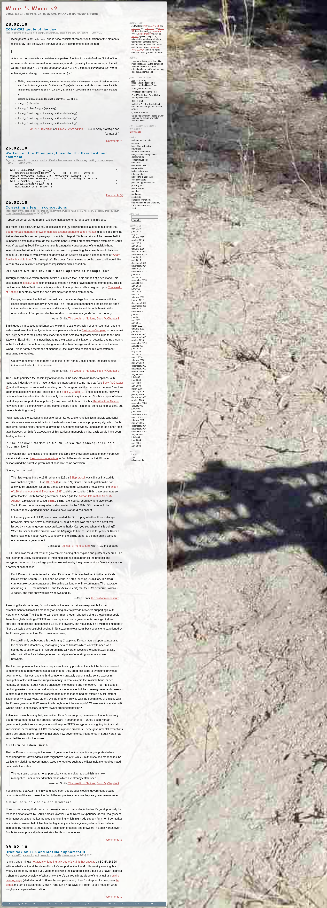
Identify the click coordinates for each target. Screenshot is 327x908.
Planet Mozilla (137, 188)
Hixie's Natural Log (139, 171)
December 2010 (138, 334)
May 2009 (136, 383)
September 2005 (139, 414)
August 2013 (137, 283)
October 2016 (137, 240)
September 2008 (139, 403)
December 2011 (138, 303)
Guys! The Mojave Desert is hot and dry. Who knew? (145, 96)
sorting (85, 32)
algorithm (16, 32)
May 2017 (136, 234)
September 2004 (139, 432)
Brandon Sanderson (140, 152)
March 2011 (136, 326)
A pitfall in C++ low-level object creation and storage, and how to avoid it (146, 106)
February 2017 (137, 237)
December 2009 (138, 366)
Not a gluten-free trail (141, 88)
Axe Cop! (135, 143)
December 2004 (138, 426)
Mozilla (134, 36)
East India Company (94, 330)
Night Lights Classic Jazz (142, 177)
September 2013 (139, 280)
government (55, 211)
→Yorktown (154, 31)
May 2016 (136, 243)
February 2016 (137, 249)
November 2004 (138, 429)
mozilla (43, 160)
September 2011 (138, 311)
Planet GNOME (137, 185)
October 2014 (137, 269)
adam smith (17, 211)
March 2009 (137, 389)
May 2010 (136, 351)
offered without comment (60, 160)
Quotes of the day (139, 112)
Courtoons (136, 162)
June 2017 (136, 231)
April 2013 (136, 286)
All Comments (137, 460)
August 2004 (137, 434)
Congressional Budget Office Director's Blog (144, 155)
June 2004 (136, 440)
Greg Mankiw (137, 168)
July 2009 (135, 377)
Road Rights (136, 194)
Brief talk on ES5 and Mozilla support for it (45, 852)
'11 (149, 28)
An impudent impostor (141, 140)
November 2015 (138, 251)
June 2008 (136, 411)
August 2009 (137, 374)
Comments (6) (114, 839)
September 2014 (139, 271)
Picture (91, 904)
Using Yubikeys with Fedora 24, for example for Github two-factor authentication (147, 118)
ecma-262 (27, 32)
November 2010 (138, 337)
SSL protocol (77, 477)
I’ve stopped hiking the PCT (144, 92)
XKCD (133, 208)
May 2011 (136, 320)
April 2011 (136, 323)
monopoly (99, 211)
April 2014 (136, 277)
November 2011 (138, 306)
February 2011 (137, 329)
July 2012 (135, 289)
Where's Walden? (32, 8)
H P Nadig (81, 904)
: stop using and (144, 82)
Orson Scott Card (138, 180)
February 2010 (137, 360)
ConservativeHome (140, 160)
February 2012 (137, 297)
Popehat (135, 191)
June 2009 (136, 380)
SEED (51, 500)
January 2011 (137, 332)
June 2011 (136, 317)
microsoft (88, 211)
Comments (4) (114, 140)
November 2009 (138, 369)
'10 (135, 28)
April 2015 (136, 260)
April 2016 (136, 246)
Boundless (136, 149)
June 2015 (136, 257)
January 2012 (137, 300)
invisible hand (69, 211)
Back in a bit (137, 101)
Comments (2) (114, 195)
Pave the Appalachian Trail (143, 182)
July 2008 (135, 409)
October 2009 (137, 371)
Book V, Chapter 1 (73, 391)
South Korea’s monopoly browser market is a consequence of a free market (51, 231)
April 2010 (136, 354)
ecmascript (38, 32)
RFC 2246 (52, 482)
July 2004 (135, 437)
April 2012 (136, 292)
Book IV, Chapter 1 (108, 318)
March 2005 (137, 417)
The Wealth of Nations (81, 318)
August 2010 (137, 346)
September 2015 (139, 254)
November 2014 (138, 266)
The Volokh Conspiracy (141, 205)
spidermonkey (80, 160)
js (57, 32)
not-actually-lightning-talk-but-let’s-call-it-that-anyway (63, 861)
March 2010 (137, 357)
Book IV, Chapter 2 (108, 370)
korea (80, 211)
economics (30, 211)
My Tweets (135, 131)
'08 (155, 26)
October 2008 (137, 400)
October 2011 (137, 309)
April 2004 (136, 446)
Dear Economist (138, 165)
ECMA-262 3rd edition (39, 129)
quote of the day (67, 32)
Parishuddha (67, 904)
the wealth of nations (22, 213)
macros (34, 160)
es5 (37, 855)
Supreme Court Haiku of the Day (145, 203)
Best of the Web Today (141, 146)
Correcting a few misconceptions (36, 207)
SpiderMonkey (145, 34)
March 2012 (137, 294)
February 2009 (137, 391)
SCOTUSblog (136, 197)
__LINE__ (10, 163)
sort (78, 32)
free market (42, 211)
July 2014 (135, 274)
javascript (50, 32)
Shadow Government (140, 200)
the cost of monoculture (44, 458)
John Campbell (138, 174)
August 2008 (137, 406)
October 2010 (137, 340)
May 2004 (136, 443)
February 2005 (137, 420)
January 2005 (137, 423)
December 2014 (138, 263)
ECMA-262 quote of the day (31, 29)
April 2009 (136, 386)
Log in (134, 454)
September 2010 (139, 343)
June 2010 (136, 349)
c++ (14, 160)
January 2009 (137, 394)
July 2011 (135, 314)
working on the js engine (101, 160)
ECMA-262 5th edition (69, 129)
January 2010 (137, 363)
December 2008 (138, 397)
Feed (133, 457)
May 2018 (136, 229)
